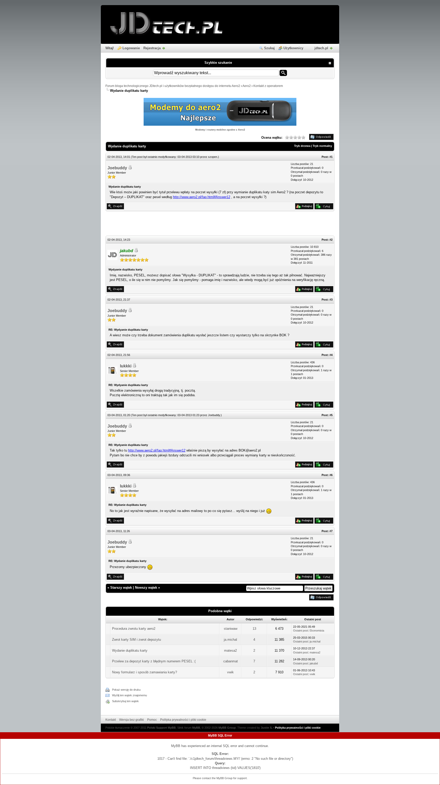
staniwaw (230, 628)
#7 (331, 531)
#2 (331, 239)
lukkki (125, 366)
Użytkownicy (293, 48)
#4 (331, 354)
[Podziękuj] (304, 208)
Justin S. (266, 727)
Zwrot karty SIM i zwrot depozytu (136, 639)
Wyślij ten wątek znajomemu (129, 695)
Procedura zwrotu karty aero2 (133, 628)
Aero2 (246, 86)
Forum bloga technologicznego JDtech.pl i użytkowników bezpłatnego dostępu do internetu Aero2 (172, 86)
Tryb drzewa (302, 145)
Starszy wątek (121, 587)
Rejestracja (152, 48)
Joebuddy (117, 168)
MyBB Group (227, 727)
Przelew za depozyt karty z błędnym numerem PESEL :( (154, 661)
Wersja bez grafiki (131, 720)
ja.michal (230, 639)
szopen (212, 156)
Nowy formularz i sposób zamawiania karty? (144, 672)
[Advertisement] (220, 224)
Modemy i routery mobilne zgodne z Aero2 (220, 129)
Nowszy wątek (146, 587)
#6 (331, 475)
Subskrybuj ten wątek (125, 701)
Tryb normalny (322, 145)
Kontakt (110, 720)
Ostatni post (300, 630)
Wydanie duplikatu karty (129, 650)
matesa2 (230, 650)
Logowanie (131, 48)
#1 (331, 156)
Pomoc (152, 720)
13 (254, 628)
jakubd (314, 663)
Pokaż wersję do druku (126, 689)
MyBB (196, 727)
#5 (331, 415)
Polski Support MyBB (161, 727)
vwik (230, 672)
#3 (331, 299)
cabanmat (230, 661)
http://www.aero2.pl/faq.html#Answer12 (201, 197)
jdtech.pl (321, 48)
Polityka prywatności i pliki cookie (183, 720)
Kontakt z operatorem (268, 86)
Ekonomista (317, 630)
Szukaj (269, 48)
